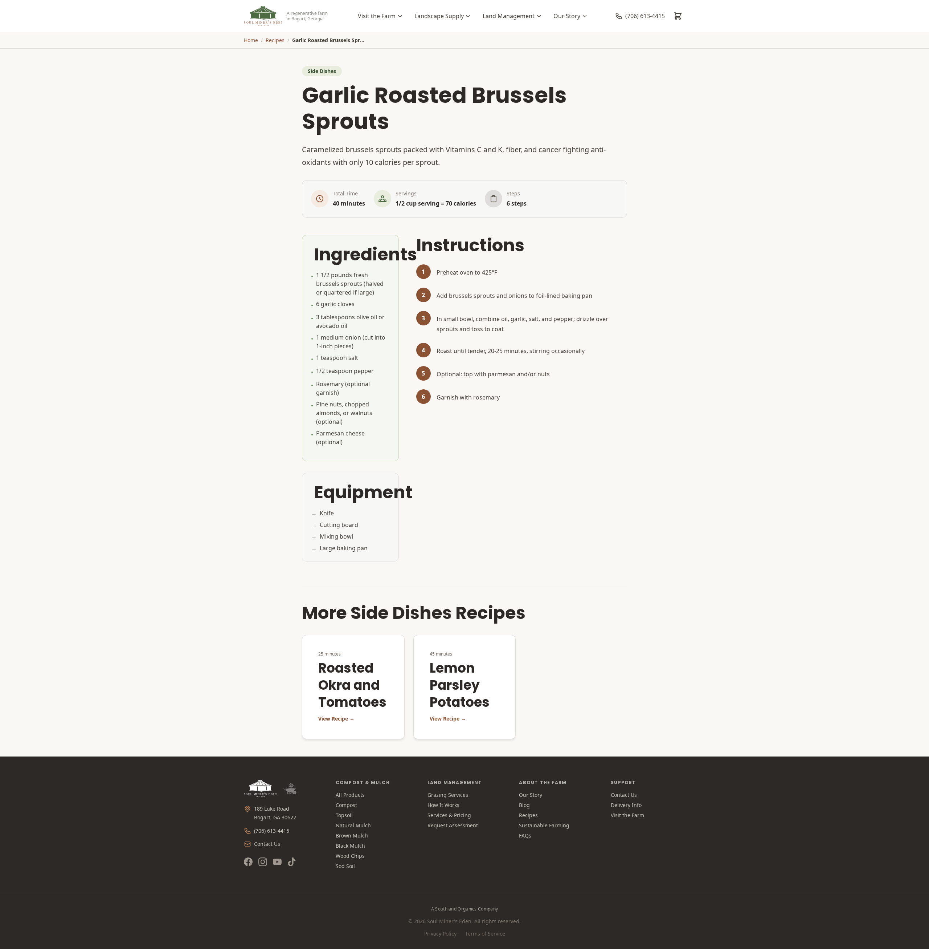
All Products (350, 794)
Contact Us (267, 843)
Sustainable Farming (544, 825)
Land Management (509, 16)
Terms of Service (485, 933)
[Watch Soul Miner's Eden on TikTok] (291, 861)
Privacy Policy (440, 933)
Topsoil (344, 815)
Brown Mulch (352, 835)
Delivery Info (626, 805)
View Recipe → (336, 718)
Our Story (566, 16)
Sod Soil (345, 866)
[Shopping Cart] (678, 16)
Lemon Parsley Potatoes (460, 685)
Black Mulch (350, 845)
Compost (346, 805)
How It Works (443, 805)
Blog (524, 805)
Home (251, 40)
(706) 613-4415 (271, 830)
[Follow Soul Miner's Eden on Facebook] (248, 861)
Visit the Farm (377, 16)
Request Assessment (452, 825)
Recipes (275, 40)
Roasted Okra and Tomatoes (352, 685)
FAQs (525, 835)
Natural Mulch (353, 825)
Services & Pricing (449, 815)
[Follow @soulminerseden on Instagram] (262, 861)
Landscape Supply (439, 16)
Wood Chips (350, 855)
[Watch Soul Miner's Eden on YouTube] (277, 861)
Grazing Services (447, 794)
